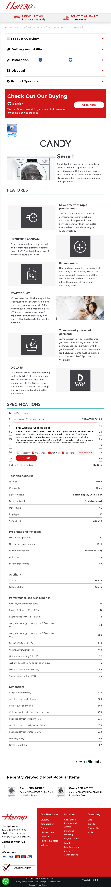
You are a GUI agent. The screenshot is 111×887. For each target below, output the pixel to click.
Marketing (69, 452)
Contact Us (93, 828)
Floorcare (45, 836)
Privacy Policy (21, 882)
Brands (91, 824)
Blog (89, 819)
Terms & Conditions (36, 882)
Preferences (40, 452)
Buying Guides (71, 838)
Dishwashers (47, 832)
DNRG (95, 880)
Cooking (44, 828)
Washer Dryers (36, 27)
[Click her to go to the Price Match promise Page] (18, 867)
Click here (89, 104)
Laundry (20, 27)
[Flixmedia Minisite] (12, 130)
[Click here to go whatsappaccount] (5, 881)
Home (8, 27)
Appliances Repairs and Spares (70, 823)
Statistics (55, 452)
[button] (88, 761)
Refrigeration (47, 824)
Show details (84, 452)
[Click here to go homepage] (19, 5)
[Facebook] (4, 846)
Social (90, 832)
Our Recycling (71, 847)
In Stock (44, 845)
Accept (26, 458)
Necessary (25, 452)
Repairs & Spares (49, 841)
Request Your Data (53, 882)
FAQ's (67, 843)
